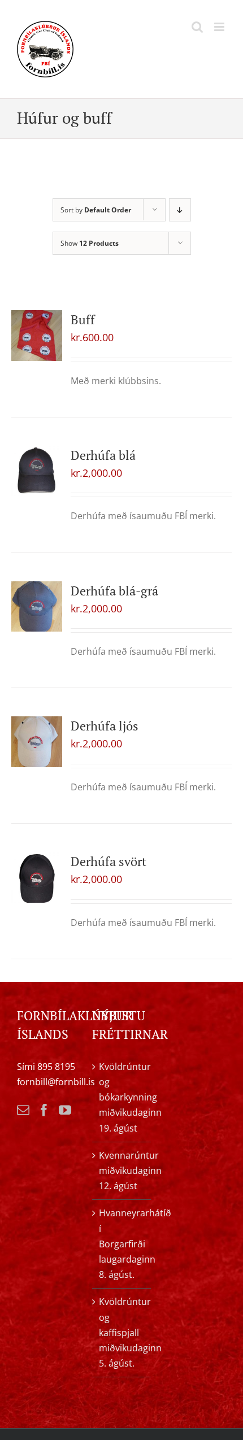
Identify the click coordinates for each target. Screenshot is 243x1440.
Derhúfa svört (108, 861)
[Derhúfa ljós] (36, 741)
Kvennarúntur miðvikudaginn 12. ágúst (122, 1170)
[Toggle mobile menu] (220, 27)
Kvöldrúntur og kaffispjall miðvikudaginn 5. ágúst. (122, 1332)
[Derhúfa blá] (36, 471)
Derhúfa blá (103, 455)
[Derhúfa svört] (36, 877)
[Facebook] (44, 1110)
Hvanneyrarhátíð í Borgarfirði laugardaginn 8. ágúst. (122, 1244)
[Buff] (36, 335)
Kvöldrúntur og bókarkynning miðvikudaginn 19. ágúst (122, 1097)
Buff (83, 319)
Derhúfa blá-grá (114, 590)
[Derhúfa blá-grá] (36, 606)
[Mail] (23, 1110)
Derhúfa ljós (104, 725)
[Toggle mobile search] (197, 27)
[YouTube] (65, 1110)
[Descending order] (180, 209)
